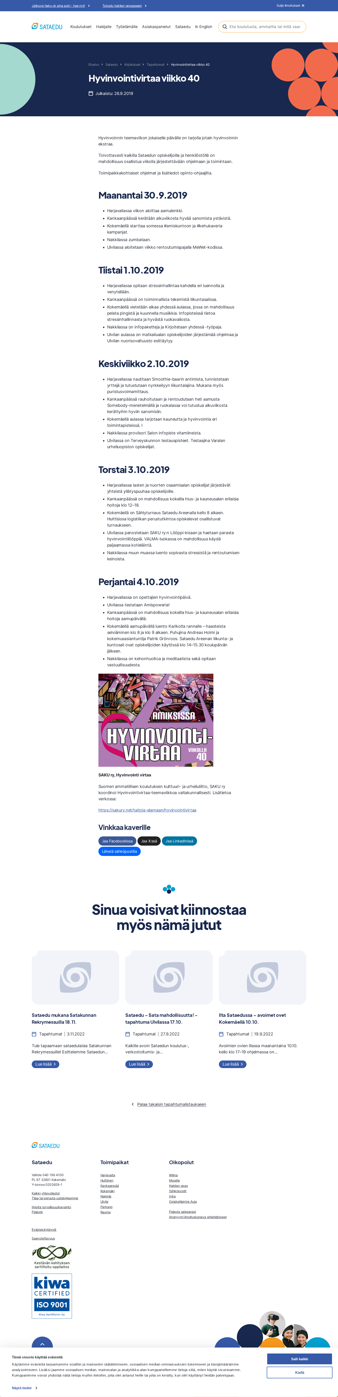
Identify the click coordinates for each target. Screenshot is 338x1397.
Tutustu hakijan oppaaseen (122, 6)
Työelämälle (126, 26)
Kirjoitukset (132, 64)
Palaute (37, 1212)
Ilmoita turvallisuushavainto (51, 1207)
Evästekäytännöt (44, 1230)
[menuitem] (81, 27)
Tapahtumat (155, 64)
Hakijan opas (178, 1186)
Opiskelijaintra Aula (183, 1201)
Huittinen (106, 1180)
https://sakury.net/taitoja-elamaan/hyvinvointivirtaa (147, 810)
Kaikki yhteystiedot (46, 1193)
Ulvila (104, 1201)
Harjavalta (107, 1175)
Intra (172, 1196)
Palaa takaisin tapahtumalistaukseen (171, 1104)
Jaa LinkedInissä (179, 841)
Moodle (174, 1180)
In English (203, 26)
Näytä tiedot (22, 1388)
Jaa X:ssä (149, 841)
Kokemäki (107, 1191)
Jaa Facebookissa (117, 841)
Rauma (105, 1212)
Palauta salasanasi (182, 1212)
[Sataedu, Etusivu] (47, 27)
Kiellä (299, 1372)
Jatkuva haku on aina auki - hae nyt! (58, 6)
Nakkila (106, 1196)
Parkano (106, 1207)
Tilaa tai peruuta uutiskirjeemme (55, 1198)
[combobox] (262, 27)
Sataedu (183, 26)
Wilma (173, 1175)
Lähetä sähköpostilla (119, 851)
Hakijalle (103, 26)
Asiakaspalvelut (156, 26)
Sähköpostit (177, 1191)
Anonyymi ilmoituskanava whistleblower (198, 1217)
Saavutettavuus (43, 1238)
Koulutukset (81, 26)
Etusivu (94, 64)
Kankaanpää (109, 1186)
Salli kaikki (299, 1359)
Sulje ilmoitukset (288, 5)
